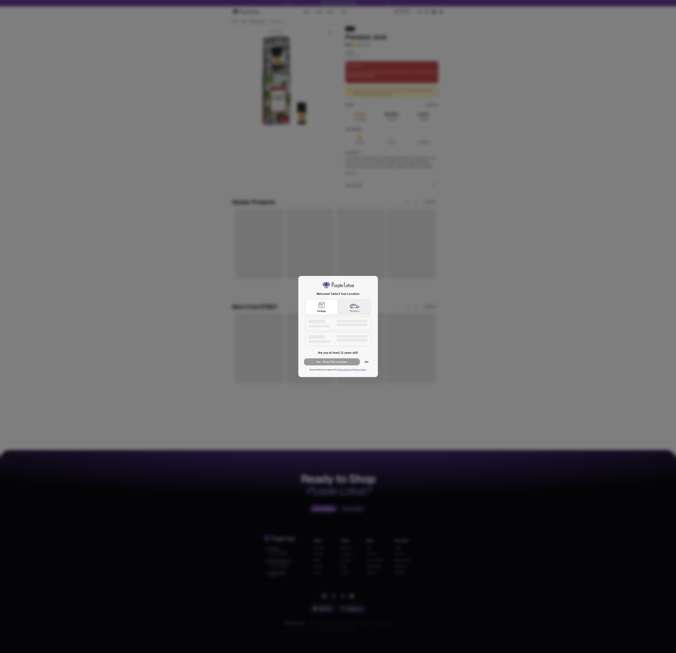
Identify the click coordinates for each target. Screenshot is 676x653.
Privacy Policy (360, 369)
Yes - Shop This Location (332, 362)
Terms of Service (345, 369)
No (366, 362)
